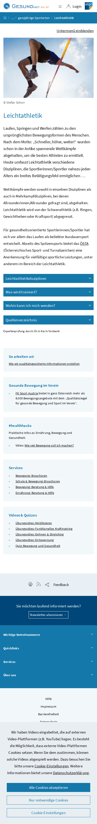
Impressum (48, 706)
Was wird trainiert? (21, 291)
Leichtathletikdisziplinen (26, 278)
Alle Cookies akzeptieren (48, 787)
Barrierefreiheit (48, 714)
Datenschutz (48, 722)
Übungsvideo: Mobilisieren (34, 523)
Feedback (61, 584)
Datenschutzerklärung (71, 772)
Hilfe (48, 699)
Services (9, 662)
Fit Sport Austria (27, 393)
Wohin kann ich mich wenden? (30, 305)
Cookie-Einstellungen (52, 766)
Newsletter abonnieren (46, 615)
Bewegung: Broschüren (31, 476)
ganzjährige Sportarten (34, 18)
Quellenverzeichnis (21, 319)
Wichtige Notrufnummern (21, 635)
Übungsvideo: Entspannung (35, 540)
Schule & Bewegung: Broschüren (38, 481)
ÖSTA (84, 243)
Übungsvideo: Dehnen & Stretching (40, 534)
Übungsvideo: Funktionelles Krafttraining (44, 529)
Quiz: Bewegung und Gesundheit (38, 546)
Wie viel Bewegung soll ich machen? (49, 445)
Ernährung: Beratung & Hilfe (35, 493)
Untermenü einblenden (75, 30)
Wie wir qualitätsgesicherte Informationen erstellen (44, 364)
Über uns (9, 675)
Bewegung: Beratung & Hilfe (35, 487)
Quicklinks (11, 648)
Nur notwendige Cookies (48, 800)
